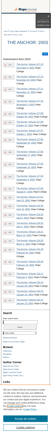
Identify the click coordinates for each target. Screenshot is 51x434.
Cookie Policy (30, 409)
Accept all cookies (25, 418)
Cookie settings (14, 406)
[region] (25, 409)
